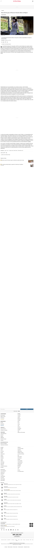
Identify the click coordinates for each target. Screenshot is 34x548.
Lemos (19, 424)
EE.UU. (8, 150)
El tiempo (2, 467)
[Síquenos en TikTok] (13, 530)
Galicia (2, 449)
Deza (18, 421)
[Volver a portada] (17, 1)
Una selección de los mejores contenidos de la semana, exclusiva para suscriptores (12, 490)
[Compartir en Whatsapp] (2, 42)
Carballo (19, 420)
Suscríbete (2, 419)
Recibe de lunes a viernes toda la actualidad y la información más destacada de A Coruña (13, 506)
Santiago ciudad (11, 150)
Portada (2, 448)
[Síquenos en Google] (18, 530)
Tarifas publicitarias (3, 433)
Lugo (18, 425)
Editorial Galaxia (15, 150)
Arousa (19, 417)
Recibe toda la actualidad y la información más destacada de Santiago (11, 512)
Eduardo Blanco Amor (20, 150)
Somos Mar (2, 463)
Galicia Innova (20, 463)
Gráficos (2, 460)
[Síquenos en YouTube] (11, 530)
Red (18, 455)
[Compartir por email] (3, 42)
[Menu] (1, 1)
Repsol (5, 150)
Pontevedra (19, 428)
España (2, 452)
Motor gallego (3, 480)
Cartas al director (3, 428)
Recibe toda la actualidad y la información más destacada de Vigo (10, 515)
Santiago (19, 429)
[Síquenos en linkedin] (9, 530)
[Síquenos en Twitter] (4, 530)
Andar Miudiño (3, 476)
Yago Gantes (2, 165)
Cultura (2, 459)
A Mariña (19, 416)
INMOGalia (2, 437)
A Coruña (19, 414)
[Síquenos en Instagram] (6, 530)
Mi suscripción (3, 415)
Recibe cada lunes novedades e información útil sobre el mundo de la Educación (12, 493)
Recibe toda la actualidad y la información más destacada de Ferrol (10, 509)
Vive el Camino (20, 460)
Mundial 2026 (3, 469)
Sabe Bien (19, 449)
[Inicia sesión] (32, 1)
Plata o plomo (20, 456)
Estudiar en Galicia (20, 452)
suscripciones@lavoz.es (17, 536)
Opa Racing (2, 473)
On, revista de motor (21, 471)
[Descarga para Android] (32, 524)
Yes (18, 468)
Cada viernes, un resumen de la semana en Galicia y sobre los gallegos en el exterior (12, 503)
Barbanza (19, 418)
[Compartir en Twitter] (7, 42)
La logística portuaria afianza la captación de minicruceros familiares (12, 164)
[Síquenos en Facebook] (2, 530)
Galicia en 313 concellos (21, 432)
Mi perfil (2, 422)
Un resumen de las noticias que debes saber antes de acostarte (10, 487)
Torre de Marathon (3, 470)
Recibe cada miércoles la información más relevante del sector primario (11, 496)
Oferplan (2, 436)
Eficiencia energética (4, 443)
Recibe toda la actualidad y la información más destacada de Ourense (11, 518)
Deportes (2, 456)
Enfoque (19, 459)
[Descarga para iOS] (30, 524)
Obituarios (2, 464)
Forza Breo (2, 477)
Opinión (2, 455)
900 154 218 (17, 535)
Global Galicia (20, 451)
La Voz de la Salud (20, 448)
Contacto (2, 440)
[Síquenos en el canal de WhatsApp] (16, 530)
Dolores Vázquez (3, 14)
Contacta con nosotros (4, 430)
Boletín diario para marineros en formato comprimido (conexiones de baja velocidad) (12, 499)
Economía (2, 451)
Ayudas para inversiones (4, 444)
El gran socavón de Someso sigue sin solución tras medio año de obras (13, 160)
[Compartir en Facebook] (5, 42)
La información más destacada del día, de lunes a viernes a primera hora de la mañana (12, 484)
